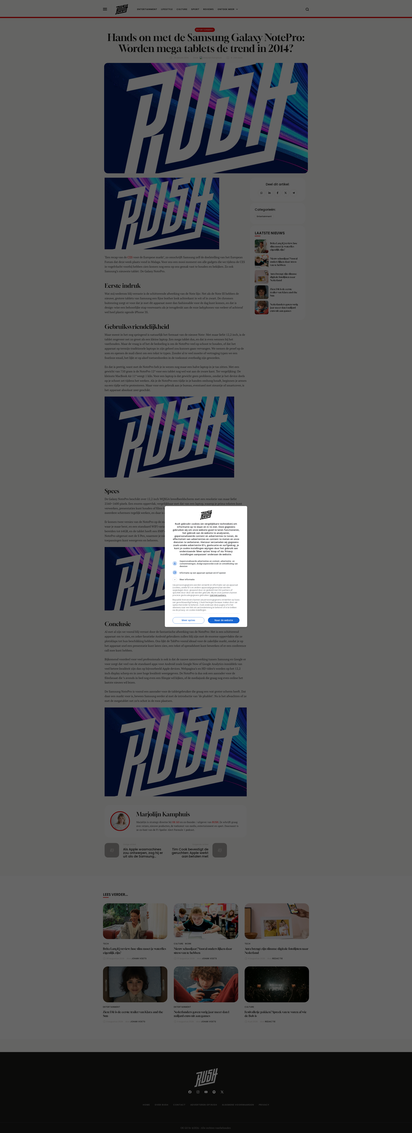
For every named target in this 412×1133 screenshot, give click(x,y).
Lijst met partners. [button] (218, 595)
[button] (206, 579)
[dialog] (206, 566)
